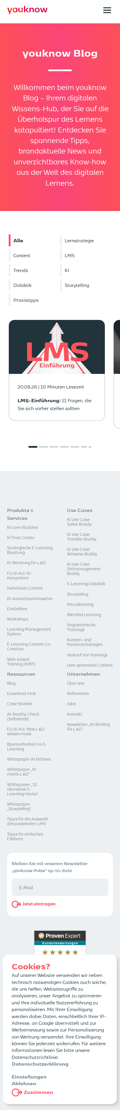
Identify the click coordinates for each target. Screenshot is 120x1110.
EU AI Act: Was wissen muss (26, 731)
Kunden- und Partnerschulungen (85, 641)
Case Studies (19, 703)
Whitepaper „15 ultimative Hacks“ (22, 789)
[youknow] (27, 13)
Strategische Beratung (30, 549)
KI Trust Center (20, 537)
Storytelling (77, 594)
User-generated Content (90, 665)
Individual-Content (25, 588)
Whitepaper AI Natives (29, 759)
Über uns (75, 683)
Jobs (71, 703)
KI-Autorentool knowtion (30, 598)
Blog (11, 683)
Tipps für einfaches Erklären (25, 836)
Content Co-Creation (29, 646)
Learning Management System (29, 631)
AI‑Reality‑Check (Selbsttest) (23, 716)
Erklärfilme (17, 608)
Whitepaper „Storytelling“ (19, 806)
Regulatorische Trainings (81, 626)
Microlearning (80, 604)
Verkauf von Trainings (87, 654)
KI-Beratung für (26, 562)
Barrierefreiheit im (27, 746)
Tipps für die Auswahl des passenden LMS (27, 821)
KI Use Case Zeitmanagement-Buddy (84, 568)
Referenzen (78, 693)
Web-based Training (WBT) (21, 661)
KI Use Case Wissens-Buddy (82, 551)
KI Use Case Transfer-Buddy (81, 536)
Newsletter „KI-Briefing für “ (88, 726)
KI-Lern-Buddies (22, 527)
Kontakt (74, 714)
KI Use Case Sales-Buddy (79, 521)
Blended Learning (84, 614)
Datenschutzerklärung (40, 1063)
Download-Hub (21, 693)
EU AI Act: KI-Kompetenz (19, 575)
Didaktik (86, 583)
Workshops (17, 619)
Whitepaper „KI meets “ (21, 771)
